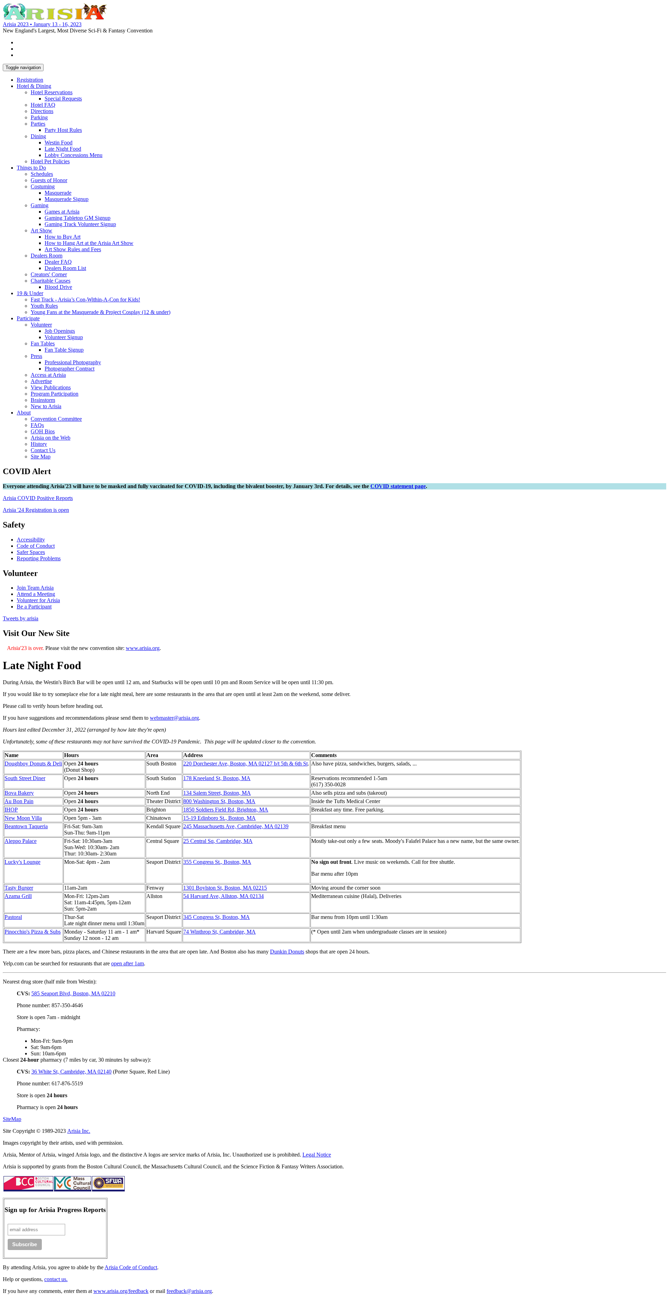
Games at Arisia (62, 212)
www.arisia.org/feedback (120, 1291)
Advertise (41, 381)
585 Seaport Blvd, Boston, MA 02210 (73, 993)
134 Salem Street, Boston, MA (217, 793)
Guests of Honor (49, 180)
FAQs (37, 425)
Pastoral (13, 917)
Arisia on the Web (50, 438)
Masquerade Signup (67, 199)
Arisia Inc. (78, 1131)
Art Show (41, 230)
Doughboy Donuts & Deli (33, 763)
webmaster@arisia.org (174, 718)
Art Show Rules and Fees (73, 249)
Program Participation (54, 394)
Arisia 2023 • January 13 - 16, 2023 (42, 24)
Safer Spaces (31, 552)
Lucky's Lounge (22, 862)
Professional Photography (73, 362)
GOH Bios (43, 431)
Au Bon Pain (19, 801)
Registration (30, 80)
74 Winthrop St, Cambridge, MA (219, 932)
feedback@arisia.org (189, 1291)
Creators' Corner (49, 274)
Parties (38, 124)
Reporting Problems (39, 558)
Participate (28, 318)
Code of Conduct (36, 546)
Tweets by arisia (20, 618)
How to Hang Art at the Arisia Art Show (89, 243)
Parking (39, 117)
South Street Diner (25, 778)
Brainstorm (43, 400)
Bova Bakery (19, 793)
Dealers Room (46, 256)
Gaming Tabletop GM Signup (77, 218)
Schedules (42, 174)
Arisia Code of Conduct (131, 1267)
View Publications (51, 387)
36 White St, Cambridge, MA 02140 (71, 1072)
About (24, 413)
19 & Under (30, 293)
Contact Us (43, 450)
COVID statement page (398, 486)
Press (36, 356)
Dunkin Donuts (287, 952)
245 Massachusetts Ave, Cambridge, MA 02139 (236, 826)
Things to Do (31, 168)
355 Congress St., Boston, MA (217, 862)
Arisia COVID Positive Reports (38, 498)
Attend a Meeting (36, 594)
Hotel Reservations (51, 92)
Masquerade (58, 193)
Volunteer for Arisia (38, 600)
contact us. (56, 1279)
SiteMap (12, 1119)
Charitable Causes (50, 281)
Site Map (41, 456)
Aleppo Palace (21, 841)
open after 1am (127, 963)
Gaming (39, 205)
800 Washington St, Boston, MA (219, 801)
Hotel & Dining (34, 86)
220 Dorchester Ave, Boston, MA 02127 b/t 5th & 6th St (245, 763)
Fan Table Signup (64, 350)
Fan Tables (43, 343)
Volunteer (41, 325)
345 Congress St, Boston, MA (216, 917)
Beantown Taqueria (26, 826)
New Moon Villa (23, 818)
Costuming (43, 186)
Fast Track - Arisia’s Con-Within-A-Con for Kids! (85, 299)
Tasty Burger (19, 888)
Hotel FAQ (43, 105)
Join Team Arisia (35, 588)
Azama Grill (18, 896)
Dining (38, 136)
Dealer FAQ (58, 262)
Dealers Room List (65, 268)
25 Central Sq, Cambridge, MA (218, 841)
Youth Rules (44, 306)
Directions (42, 111)
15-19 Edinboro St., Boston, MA (219, 818)
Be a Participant (34, 606)
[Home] (55, 18)
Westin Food (58, 142)
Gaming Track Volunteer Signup (80, 224)
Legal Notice (316, 1155)
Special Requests (63, 99)
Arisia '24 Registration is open (36, 510)
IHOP (11, 810)
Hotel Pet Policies (50, 161)
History (39, 444)
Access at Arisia (48, 375)
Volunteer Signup (64, 337)
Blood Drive (58, 287)
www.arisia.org (143, 648)
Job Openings (60, 331)
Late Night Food (63, 149)
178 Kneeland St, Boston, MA (217, 778)
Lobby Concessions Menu (73, 155)
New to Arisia (46, 406)
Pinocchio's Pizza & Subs (33, 932)
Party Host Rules (63, 130)
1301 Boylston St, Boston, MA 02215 (225, 888)
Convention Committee (56, 419)
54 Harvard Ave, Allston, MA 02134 (223, 896)
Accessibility (31, 540)
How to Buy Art (62, 237)
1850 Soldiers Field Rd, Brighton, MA (225, 810)
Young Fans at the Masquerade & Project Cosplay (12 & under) (100, 312)
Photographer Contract (69, 369)
